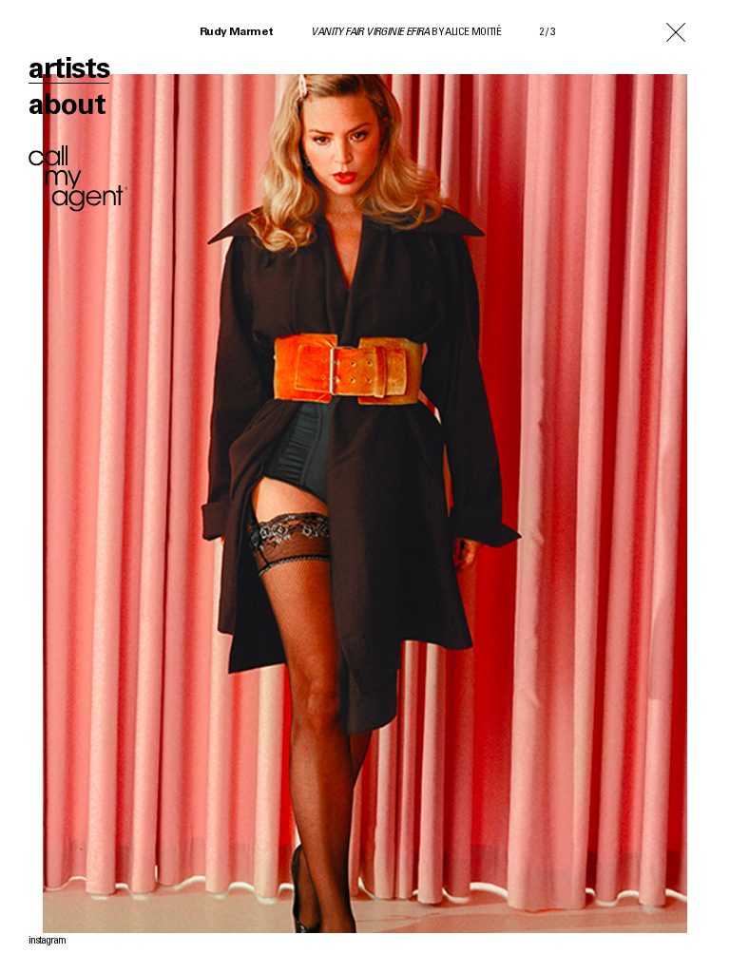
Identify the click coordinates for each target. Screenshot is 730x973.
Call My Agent (78, 178)
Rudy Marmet (236, 32)
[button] (182, 486)
